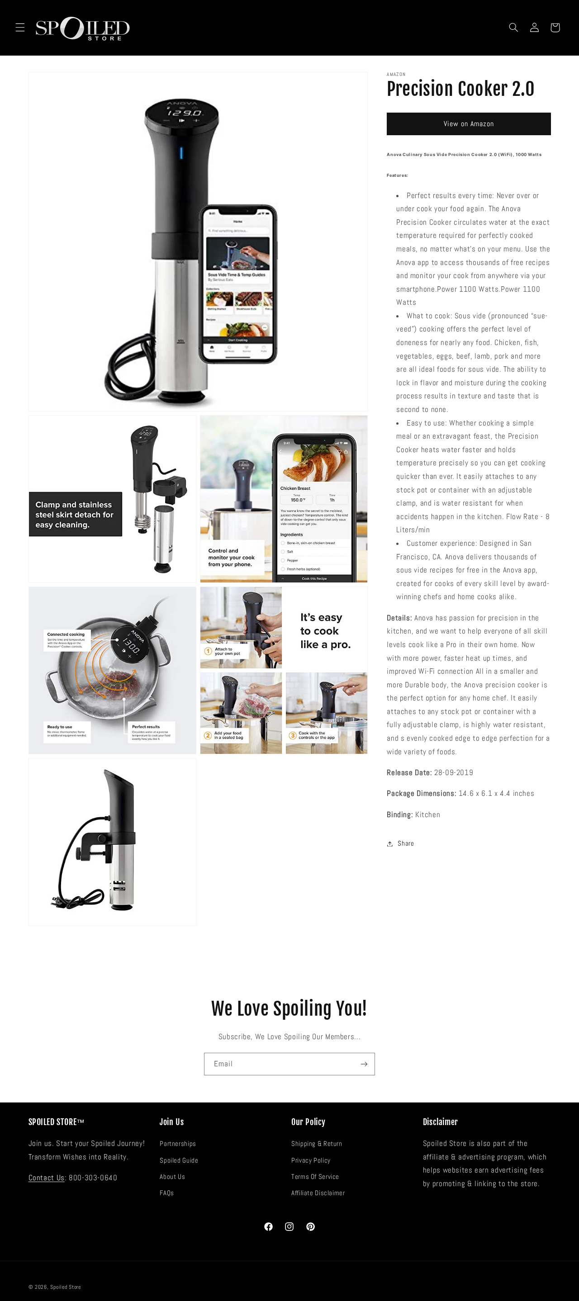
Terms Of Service (315, 1177)
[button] (19, 27)
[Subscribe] (364, 1064)
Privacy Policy (311, 1160)
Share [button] (406, 843)
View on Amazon (469, 123)
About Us (172, 1177)
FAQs (167, 1193)
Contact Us (46, 1178)
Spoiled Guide (179, 1160)
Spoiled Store (65, 1287)
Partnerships (178, 1144)
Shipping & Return (316, 1144)
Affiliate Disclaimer (318, 1193)
